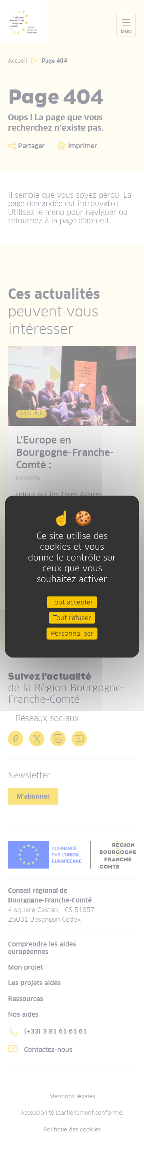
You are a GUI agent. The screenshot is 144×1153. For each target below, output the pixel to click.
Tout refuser (72, 618)
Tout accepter (72, 602)
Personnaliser (72, 633)
